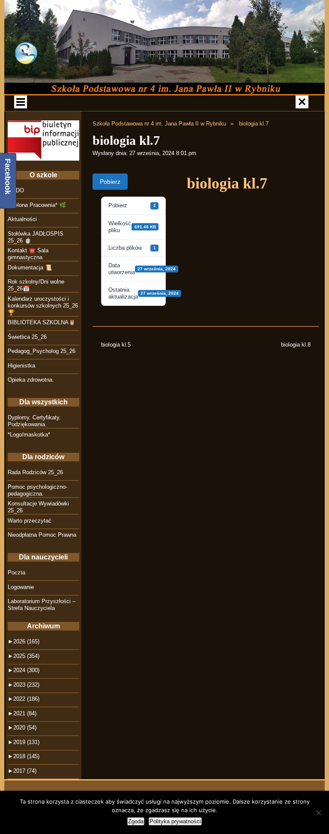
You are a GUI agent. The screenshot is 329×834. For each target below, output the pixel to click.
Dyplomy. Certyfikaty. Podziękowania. (34, 420)
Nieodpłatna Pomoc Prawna (42, 535)
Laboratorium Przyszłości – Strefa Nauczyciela (41, 604)
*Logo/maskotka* (29, 434)
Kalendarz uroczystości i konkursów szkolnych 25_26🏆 (43, 306)
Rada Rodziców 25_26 (35, 472)
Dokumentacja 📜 (30, 267)
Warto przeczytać (29, 520)
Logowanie (21, 587)
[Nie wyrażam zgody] (318, 812)
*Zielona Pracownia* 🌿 (37, 205)
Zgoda (136, 821)
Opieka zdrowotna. (31, 380)
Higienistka (21, 365)
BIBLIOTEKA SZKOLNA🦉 (41, 322)
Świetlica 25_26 (27, 337)
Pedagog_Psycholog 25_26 (41, 351)
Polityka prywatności (175, 821)
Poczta (16, 572)
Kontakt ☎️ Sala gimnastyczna (28, 253)
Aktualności (22, 219)
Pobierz (110, 181)
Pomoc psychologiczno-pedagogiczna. (37, 490)
